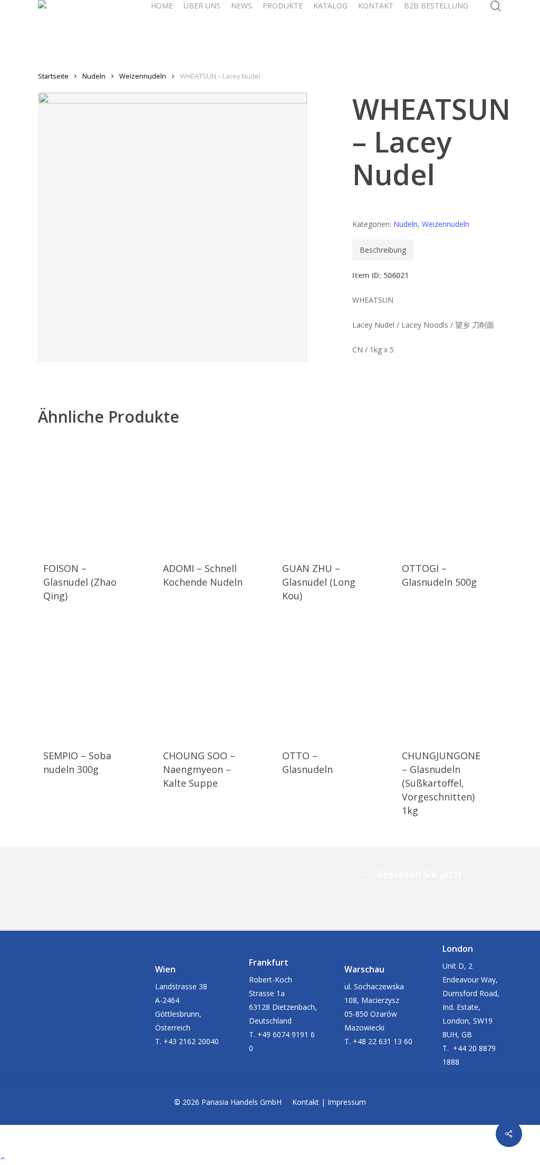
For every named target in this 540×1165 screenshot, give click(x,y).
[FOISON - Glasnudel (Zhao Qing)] (86, 494)
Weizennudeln (142, 76)
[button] (411, 874)
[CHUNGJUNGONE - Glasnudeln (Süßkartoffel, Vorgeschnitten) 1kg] (444, 681)
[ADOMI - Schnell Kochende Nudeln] (206, 494)
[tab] (382, 250)
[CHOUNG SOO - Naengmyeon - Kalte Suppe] (206, 681)
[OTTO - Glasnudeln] (325, 681)
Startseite (53, 76)
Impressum (346, 1102)
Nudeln (93, 76)
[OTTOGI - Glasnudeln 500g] (444, 494)
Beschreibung (383, 250)
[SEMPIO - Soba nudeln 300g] (86, 681)
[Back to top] (270, 1158)
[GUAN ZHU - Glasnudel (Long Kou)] (325, 494)
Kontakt (305, 1102)
